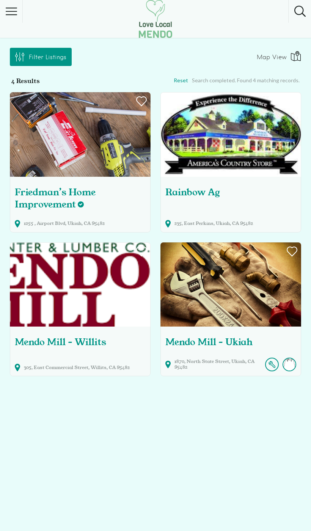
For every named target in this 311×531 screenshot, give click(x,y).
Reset (181, 80)
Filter (47, 57)
